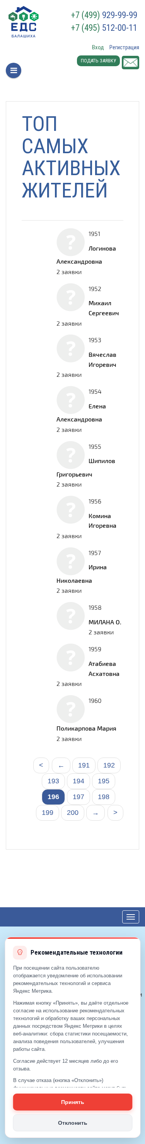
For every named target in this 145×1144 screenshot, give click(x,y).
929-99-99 (104, 15)
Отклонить (72, 1123)
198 (103, 797)
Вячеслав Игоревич (102, 359)
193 (53, 781)
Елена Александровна (81, 412)
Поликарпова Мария (86, 728)
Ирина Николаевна (81, 573)
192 (109, 765)
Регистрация (124, 47)
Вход (98, 47)
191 (84, 765)
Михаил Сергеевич (104, 307)
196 (53, 797)
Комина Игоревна (102, 520)
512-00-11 (104, 28)
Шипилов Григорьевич (85, 467)
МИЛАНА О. (105, 622)
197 (78, 797)
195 (103, 781)
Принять (72, 1102)
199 (47, 812)
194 (78, 781)
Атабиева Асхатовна (104, 668)
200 (72, 812)
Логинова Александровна (86, 254)
